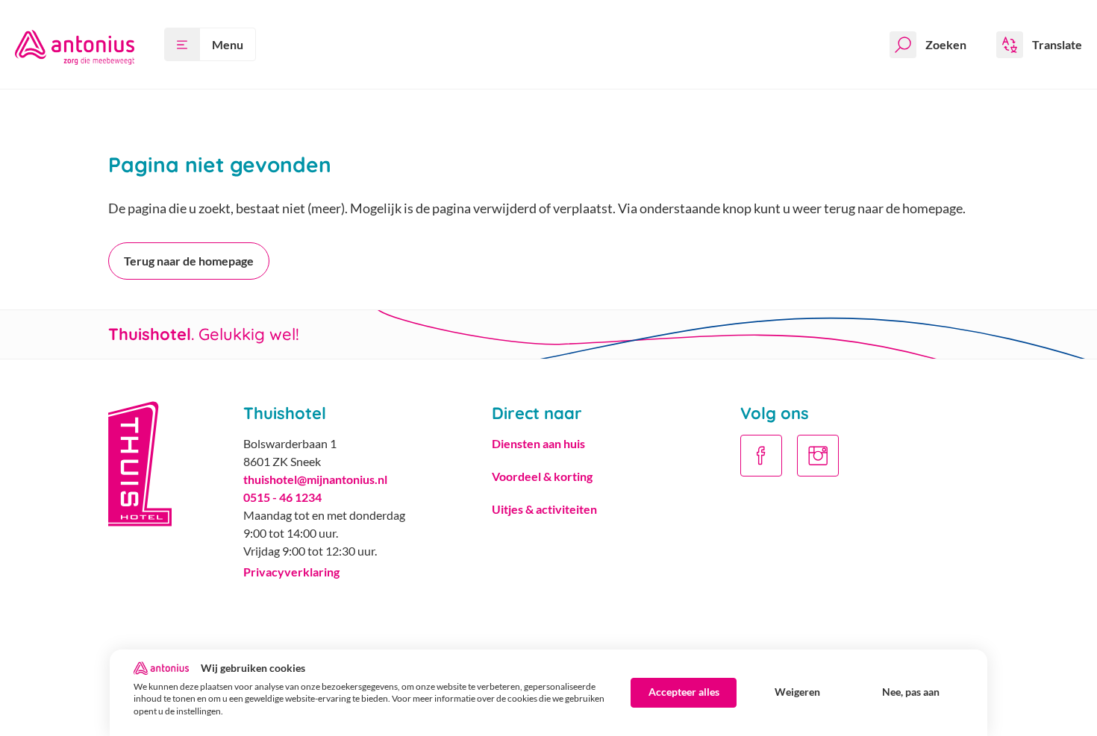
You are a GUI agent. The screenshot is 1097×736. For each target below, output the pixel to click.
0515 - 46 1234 (282, 497)
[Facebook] (761, 455)
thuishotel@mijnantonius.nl (315, 479)
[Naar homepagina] (74, 44)
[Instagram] (818, 455)
